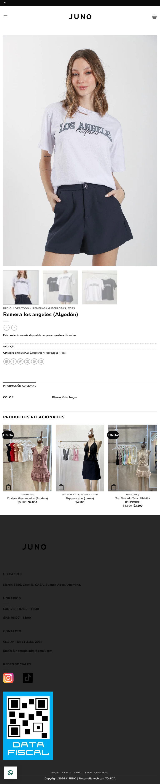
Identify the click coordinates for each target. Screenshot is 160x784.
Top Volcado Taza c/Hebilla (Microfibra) (132, 500)
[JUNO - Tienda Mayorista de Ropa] (80, 17)
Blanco (56, 397)
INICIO (55, 772)
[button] (5, 17)
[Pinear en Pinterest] (34, 361)
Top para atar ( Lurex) (80, 498)
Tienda (66, 772)
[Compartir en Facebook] (13, 361)
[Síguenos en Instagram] (5, 3)
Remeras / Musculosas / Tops (53, 308)
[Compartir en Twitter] (20, 361)
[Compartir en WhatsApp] (6, 361)
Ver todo (22, 308)
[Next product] (7, 328)
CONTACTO (101, 772)
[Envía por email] (27, 361)
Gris (65, 397)
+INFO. (78, 772)
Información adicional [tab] (19, 386)
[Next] (148, 151)
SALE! (88, 772)
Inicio (7, 308)
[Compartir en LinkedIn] (41, 361)
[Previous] (11, 151)
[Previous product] (14, 328)
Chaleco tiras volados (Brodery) (27, 498)
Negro (73, 397)
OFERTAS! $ (24, 352)
